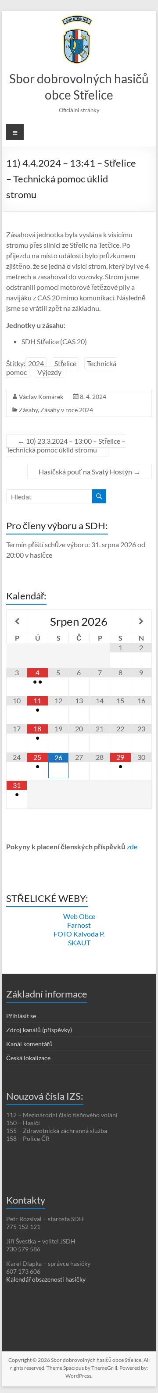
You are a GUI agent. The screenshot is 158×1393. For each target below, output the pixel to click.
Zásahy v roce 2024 (66, 409)
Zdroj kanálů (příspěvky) (39, 1029)
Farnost (79, 925)
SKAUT (79, 942)
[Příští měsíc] (141, 621)
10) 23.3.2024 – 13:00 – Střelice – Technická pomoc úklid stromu (66, 445)
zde (132, 846)
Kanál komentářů (29, 1043)
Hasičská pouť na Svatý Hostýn (89, 471)
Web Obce (79, 916)
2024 (36, 363)
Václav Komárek (41, 396)
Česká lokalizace (28, 1058)
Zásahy (28, 409)
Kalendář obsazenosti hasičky (46, 1279)
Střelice (65, 363)
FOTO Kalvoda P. (79, 934)
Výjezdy (49, 372)
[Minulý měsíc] (17, 621)
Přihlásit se (21, 1015)
